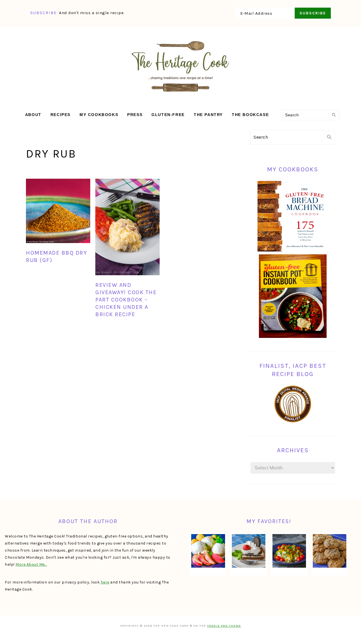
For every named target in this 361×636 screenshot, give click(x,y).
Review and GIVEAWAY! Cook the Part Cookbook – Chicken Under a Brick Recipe (126, 300)
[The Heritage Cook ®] (180, 94)
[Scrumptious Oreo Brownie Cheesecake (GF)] (248, 551)
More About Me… (31, 564)
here (105, 582)
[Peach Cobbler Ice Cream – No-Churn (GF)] (208, 551)
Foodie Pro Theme (224, 626)
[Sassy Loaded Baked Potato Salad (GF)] (289, 551)
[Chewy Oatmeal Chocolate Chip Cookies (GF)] (329, 551)
